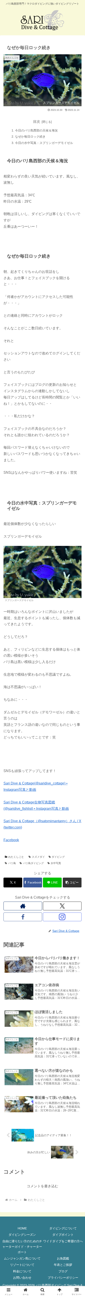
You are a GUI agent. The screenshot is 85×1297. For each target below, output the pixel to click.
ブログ (63, 1271)
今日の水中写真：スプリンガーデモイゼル (44, 143)
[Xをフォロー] (62, 906)
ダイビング (58, 856)
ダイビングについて (63, 1228)
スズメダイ (38, 856)
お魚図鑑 (63, 1258)
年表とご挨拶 (63, 1264)
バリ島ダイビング (33, 863)
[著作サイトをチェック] (22, 906)
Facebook (11, 840)
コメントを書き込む (42, 1186)
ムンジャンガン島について (22, 1258)
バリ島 (12, 863)
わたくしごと (16, 856)
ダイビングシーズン (22, 1234)
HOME (22, 1228)
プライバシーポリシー (63, 1277)
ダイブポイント (63, 1234)
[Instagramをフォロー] (62, 917)
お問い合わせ (22, 1277)
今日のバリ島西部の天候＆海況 (36, 130)
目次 (36, 121)
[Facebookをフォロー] (22, 917)
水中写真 (56, 863)
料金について (22, 1271)
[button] (72, 882)
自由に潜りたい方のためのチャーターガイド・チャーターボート (22, 1246)
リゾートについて (22, 1264)
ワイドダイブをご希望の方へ (63, 1241)
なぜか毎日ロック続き (30, 136)
